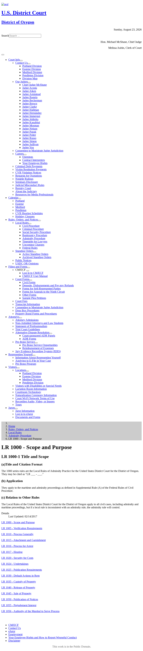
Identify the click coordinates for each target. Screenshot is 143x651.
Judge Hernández (32, 112)
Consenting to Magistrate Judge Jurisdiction (39, 150)
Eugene (19, 203)
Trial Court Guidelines (27, 329)
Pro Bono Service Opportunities (40, 345)
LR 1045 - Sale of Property (16, 593)
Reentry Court (23, 188)
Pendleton (20, 210)
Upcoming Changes (33, 244)
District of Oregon (17, 22)
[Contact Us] (29, 63)
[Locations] (27, 371)
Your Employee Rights (34, 163)
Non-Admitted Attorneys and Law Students (39, 323)
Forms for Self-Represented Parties (41, 288)
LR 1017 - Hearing (11, 551)
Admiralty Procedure (33, 238)
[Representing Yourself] (34, 355)
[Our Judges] (29, 82)
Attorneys (13, 316)
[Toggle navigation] (2, 54)
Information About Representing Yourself (38, 357)
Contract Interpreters (33, 160)
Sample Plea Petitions (34, 297)
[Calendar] (19, 198)
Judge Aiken (29, 91)
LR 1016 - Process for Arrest (17, 546)
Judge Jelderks (30, 119)
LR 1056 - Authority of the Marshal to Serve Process (30, 611)
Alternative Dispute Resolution (32, 332)
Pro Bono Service (25, 341)
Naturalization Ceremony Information (36, 395)
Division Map (29, 78)
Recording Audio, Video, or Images (35, 401)
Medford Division (32, 72)
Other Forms (29, 294)
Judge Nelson (29, 128)
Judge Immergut (31, 116)
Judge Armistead (31, 94)
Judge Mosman (30, 125)
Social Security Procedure (36, 232)
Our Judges (21, 81)
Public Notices (23, 260)
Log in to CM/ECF (32, 272)
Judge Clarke (29, 106)
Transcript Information (27, 304)
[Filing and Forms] (28, 267)
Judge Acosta (29, 87)
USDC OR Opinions (27, 263)
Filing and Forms (17, 266)
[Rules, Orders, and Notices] (39, 220)
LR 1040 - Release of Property (18, 587)
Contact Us (21, 62)
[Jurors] (16, 408)
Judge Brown (29, 103)
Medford (20, 207)
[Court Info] (21, 60)
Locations (20, 370)
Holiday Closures (25, 216)
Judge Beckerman (32, 100)
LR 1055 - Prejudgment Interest (18, 605)
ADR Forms (29, 338)
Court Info (14, 59)
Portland (20, 200)
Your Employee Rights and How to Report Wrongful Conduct (42, 637)
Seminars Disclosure (26, 181)
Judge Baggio (29, 97)
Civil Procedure (31, 225)
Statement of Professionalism (31, 326)
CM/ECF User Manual (35, 276)
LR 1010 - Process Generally (17, 534)
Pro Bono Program (25, 363)
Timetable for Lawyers (34, 241)
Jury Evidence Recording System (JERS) (38, 351)
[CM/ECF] (27, 270)
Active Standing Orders (35, 254)
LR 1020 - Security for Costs (17, 557)
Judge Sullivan (30, 144)
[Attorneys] (20, 317)
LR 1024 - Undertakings (14, 563)
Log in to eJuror (24, 414)
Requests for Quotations (28, 175)
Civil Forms (28, 282)
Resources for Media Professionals (34, 194)
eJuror (11, 631)
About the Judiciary (26, 191)
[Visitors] (18, 367)
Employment (15, 634)
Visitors (12, 366)
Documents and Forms (27, 417)
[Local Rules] (30, 223)
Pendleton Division (32, 75)
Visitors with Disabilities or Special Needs (38, 385)
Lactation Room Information (31, 388)
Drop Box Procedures (27, 310)
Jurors (11, 407)
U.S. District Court (23, 13)
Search (5, 35)
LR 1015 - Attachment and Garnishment (23, 540)
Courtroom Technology (28, 392)
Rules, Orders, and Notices (23, 219)
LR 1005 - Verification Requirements (21, 528)
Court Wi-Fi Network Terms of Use (35, 398)
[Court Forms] (30, 280)
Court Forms (22, 279)
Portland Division (32, 65)
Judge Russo (29, 138)
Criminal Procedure (33, 229)
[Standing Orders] (34, 251)
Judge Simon (29, 141)
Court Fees (21, 301)
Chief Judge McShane (34, 84)
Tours (18, 404)
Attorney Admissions (27, 319)
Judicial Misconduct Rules (29, 185)
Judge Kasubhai (31, 122)
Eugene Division (31, 69)
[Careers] (25, 154)
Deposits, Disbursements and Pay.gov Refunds (48, 285)
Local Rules (22, 222)
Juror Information (25, 410)
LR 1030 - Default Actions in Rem (20, 575)
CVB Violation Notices (28, 172)
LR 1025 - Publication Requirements (21, 569)
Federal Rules (29, 247)
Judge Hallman (30, 109)
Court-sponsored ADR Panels (38, 335)
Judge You (28, 147)
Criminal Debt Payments (28, 166)
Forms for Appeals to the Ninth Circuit (43, 291)
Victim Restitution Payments (31, 169)
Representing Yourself (20, 354)
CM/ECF (13, 624)
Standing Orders (24, 250)
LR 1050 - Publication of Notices (19, 599)
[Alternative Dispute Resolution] (50, 333)
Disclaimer (14, 640)
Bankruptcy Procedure (34, 235)
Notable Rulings (24, 178)
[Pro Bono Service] (36, 342)
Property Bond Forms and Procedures (36, 313)
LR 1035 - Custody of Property (18, 581)
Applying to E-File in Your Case (33, 360)
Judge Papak (29, 131)
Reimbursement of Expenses (38, 348)
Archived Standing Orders (36, 257)
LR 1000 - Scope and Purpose (18, 522)
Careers (19, 153)
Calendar (13, 197)
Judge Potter (29, 134)
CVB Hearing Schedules (29, 213)
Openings (27, 156)
